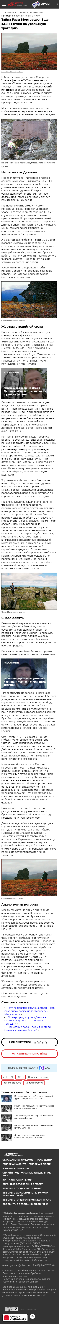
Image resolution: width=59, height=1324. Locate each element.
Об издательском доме (17, 1159)
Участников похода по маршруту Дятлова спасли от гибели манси (34, 1107)
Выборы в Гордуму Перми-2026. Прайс (26, 1199)
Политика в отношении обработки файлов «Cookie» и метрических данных (26, 1280)
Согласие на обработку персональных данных (28, 1270)
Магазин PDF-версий (15, 1168)
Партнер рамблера (28, 1309)
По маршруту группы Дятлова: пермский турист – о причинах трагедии (25, 1020)
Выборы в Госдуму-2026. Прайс (22, 1188)
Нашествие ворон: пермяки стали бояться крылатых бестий (27, 1029)
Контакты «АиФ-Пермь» (17, 1179)
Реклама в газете (39, 1164)
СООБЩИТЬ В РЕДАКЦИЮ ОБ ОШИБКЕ (25, 1204)
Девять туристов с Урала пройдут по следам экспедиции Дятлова (31, 1136)
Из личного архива (12, 71)
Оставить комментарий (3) (29, 1053)
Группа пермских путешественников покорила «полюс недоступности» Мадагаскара (29, 1011)
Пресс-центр (44, 1159)
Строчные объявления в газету (22, 1184)
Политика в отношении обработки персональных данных (21, 1274)
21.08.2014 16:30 (9, 12)
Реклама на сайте (14, 1164)
